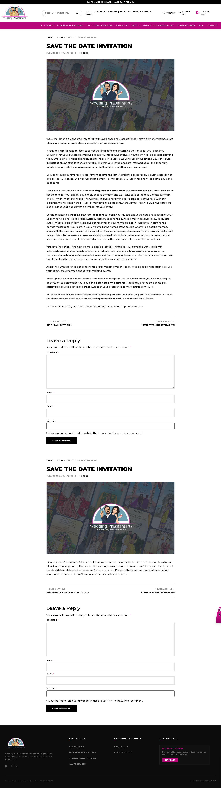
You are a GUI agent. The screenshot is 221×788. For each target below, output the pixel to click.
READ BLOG (170, 760)
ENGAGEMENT (76, 747)
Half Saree (122, 25)
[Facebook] (11, 766)
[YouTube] (16, 766)
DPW (213, 781)
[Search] (77, 12)
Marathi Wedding (163, 25)
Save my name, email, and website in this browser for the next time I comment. (96, 433)
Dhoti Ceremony (141, 25)
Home (49, 37)
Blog (201, 25)
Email (50, 406)
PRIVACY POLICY (123, 752)
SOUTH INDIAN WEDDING (82, 758)
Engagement (47, 25)
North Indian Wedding (70, 25)
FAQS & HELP (121, 747)
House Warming (186, 25)
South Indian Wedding (100, 25)
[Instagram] (6, 766)
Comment (52, 352)
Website (51, 421)
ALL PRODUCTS (77, 764)
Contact (212, 25)
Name (50, 392)
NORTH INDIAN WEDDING (82, 752)
